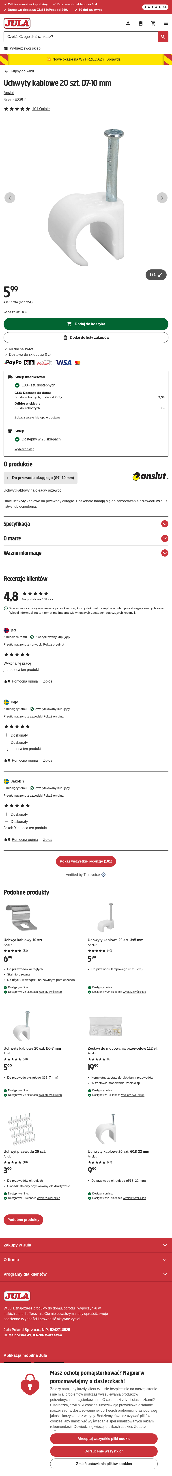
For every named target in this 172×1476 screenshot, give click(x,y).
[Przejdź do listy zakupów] (140, 23)
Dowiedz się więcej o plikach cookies (103, 1426)
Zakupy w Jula (17, 1245)
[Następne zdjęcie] (162, 197)
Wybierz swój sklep (25, 48)
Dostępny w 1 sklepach (118, 1095)
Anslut (9, 93)
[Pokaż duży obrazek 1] (86, 197)
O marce (12, 538)
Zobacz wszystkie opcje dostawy (37, 417)
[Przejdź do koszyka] (153, 23)
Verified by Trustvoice (83, 875)
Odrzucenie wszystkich (104, 1451)
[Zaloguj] (128, 23)
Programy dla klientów (25, 1274)
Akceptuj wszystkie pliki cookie (103, 1439)
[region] (86, 1419)
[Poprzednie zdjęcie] (9, 197)
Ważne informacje (22, 553)
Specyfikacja (17, 523)
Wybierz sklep (24, 449)
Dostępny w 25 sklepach (35, 1095)
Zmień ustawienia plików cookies (104, 1464)
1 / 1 (152, 275)
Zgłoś (47, 681)
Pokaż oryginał (53, 644)
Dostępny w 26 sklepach (35, 991)
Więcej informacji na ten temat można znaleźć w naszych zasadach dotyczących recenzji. (72, 612)
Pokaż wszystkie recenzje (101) (86, 861)
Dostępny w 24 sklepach (119, 991)
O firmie (11, 1259)
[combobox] (86, 36)
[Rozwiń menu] (165, 23)
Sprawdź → (115, 59)
